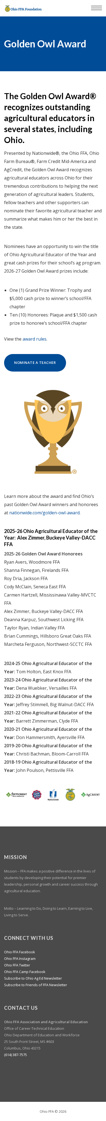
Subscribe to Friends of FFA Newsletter (35, 984)
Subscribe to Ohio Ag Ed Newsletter (33, 978)
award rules (34, 339)
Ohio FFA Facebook (19, 951)
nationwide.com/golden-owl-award (44, 513)
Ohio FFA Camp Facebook (24, 971)
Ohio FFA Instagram (20, 958)
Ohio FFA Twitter (17, 965)
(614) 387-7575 (15, 1054)
